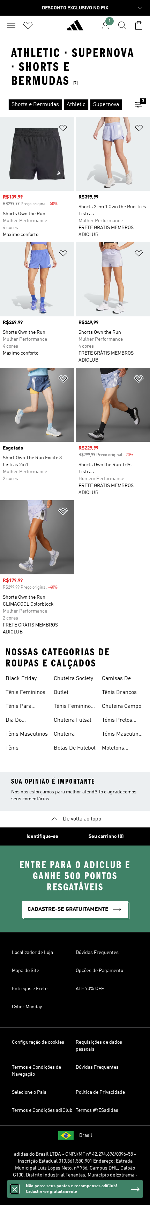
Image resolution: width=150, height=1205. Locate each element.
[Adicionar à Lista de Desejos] (63, 129)
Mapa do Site (25, 970)
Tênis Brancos (119, 692)
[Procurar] (122, 25)
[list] (64, 104)
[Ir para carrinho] (138, 25)
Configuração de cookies (38, 1042)
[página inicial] (75, 28)
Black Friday (21, 678)
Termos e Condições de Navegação (36, 1071)
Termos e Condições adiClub (42, 1110)
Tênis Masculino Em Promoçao (121, 734)
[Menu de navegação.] (11, 25)
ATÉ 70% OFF (90, 988)
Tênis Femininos (25, 692)
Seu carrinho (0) (106, 836)
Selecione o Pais (29, 1092)
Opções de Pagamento (99, 970)
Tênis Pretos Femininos (117, 721)
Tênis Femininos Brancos (73, 707)
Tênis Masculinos (27, 734)
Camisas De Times (116, 679)
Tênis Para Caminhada (19, 707)
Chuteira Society (73, 678)
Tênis (12, 748)
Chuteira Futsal (72, 720)
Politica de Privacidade (100, 1092)
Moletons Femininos (114, 748)
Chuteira (64, 734)
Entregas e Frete (29, 988)
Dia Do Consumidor (21, 721)
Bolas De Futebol (75, 748)
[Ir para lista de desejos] (28, 25)
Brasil (85, 1135)
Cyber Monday (27, 1006)
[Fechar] (14, 1189)
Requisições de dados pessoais (99, 1046)
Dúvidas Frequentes (97, 952)
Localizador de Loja (32, 952)
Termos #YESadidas (97, 1110)
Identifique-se (42, 836)
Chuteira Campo (121, 706)
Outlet (61, 692)
